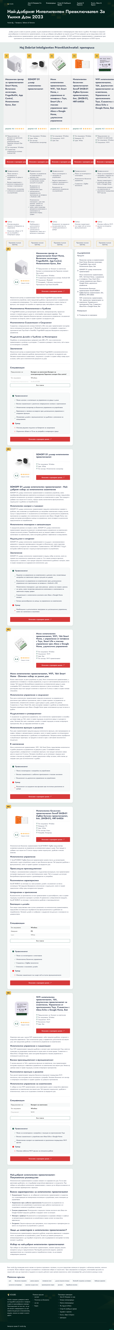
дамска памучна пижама (62, 1281)
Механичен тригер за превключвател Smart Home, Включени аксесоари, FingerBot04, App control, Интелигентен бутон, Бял (91, 263)
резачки (60, 1285)
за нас (36, 1303)
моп (10, 1281)
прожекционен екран (48, 1285)
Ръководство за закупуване (88, 315)
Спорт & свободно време (64, 4)
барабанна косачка (71, 1285)
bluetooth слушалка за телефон (82, 1281)
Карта (36, 1306)
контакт (36, 1297)
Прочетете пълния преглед (15, 244)
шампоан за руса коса (31, 1285)
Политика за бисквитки (41, 1300)
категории (63, 1318)
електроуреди (51, 3)
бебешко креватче (100, 1281)
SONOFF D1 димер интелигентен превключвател (90, 271)
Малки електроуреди (67, 1303)
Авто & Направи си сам (34, 4)
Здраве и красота (80, 4)
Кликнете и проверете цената (17, 162)
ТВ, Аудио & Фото (65, 1306)
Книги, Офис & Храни (96, 4)
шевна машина (34, 1281)
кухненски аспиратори (15, 1285)
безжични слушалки (21, 1281)
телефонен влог (46, 1281)
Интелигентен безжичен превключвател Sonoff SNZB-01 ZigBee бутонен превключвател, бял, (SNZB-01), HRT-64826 (91, 291)
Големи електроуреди (67, 1300)
